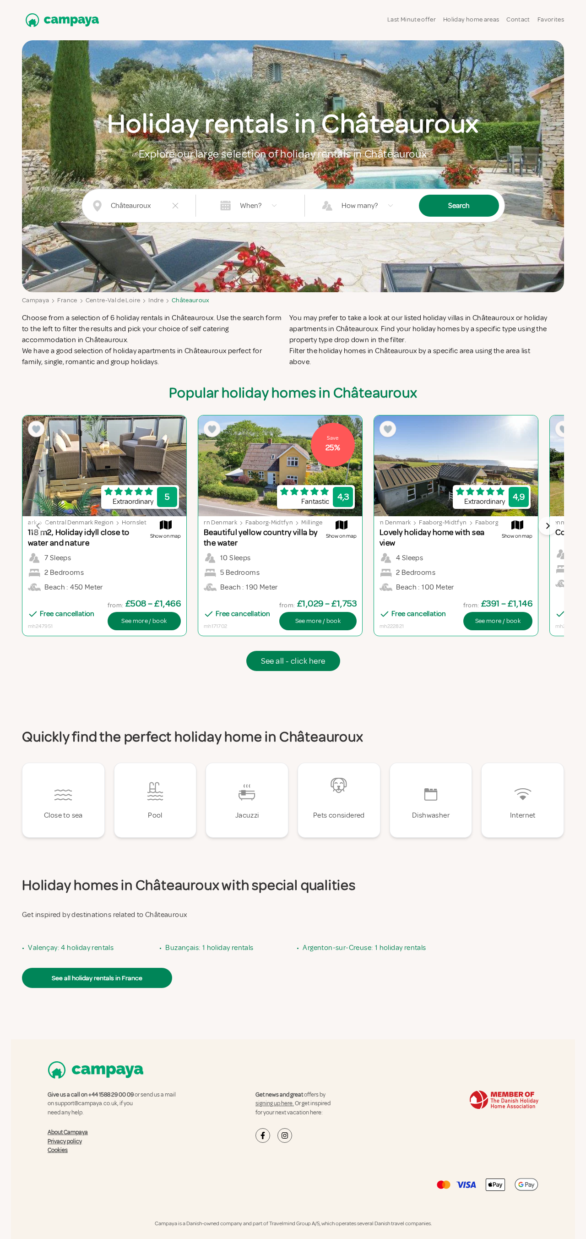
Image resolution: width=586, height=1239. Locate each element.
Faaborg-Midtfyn (269, 522)
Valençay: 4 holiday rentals (71, 947)
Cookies (58, 1150)
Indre (155, 300)
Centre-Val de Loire (113, 300)
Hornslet (134, 522)
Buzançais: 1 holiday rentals (209, 947)
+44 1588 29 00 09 (111, 1094)
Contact (518, 19)
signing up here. (274, 1103)
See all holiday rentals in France (97, 977)
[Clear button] (175, 205)
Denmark (562, 522)
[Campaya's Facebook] (262, 1135)
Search (459, 205)
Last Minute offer (411, 19)
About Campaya (68, 1132)
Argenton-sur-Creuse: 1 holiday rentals (364, 947)
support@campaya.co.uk (86, 1103)
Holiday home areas (471, 19)
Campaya (35, 300)
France (67, 300)
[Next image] (547, 526)
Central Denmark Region (79, 522)
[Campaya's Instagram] (284, 1135)
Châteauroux (190, 300)
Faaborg (486, 522)
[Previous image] (38, 526)
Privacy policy (65, 1141)
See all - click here (293, 661)
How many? (360, 205)
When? (250, 205)
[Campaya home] (60, 20)
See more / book (144, 621)
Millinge (311, 522)
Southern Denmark (210, 522)
